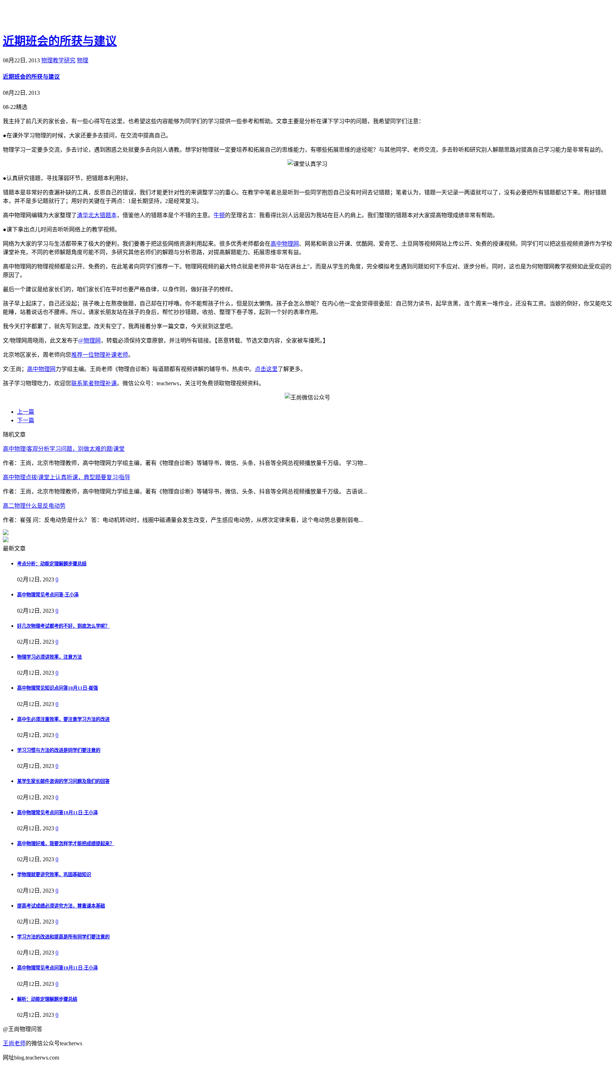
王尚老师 (14, 1043)
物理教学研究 (58, 60)
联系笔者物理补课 (94, 383)
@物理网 (89, 341)
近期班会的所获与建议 (60, 41)
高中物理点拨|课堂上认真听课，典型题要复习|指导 (66, 477)
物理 (82, 60)
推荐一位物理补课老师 (99, 355)
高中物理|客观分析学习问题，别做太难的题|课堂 (64, 449)
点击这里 (266, 369)
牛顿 (219, 215)
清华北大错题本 (97, 215)
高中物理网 (284, 244)
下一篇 (25, 420)
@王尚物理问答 (42, 16)
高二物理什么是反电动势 (34, 506)
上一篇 (25, 412)
